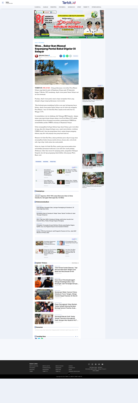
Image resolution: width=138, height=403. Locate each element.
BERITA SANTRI (46, 366)
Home (36, 42)
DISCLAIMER (96, 370)
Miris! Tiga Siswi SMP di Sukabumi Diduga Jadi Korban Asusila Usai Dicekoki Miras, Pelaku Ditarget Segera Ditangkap (55, 220)
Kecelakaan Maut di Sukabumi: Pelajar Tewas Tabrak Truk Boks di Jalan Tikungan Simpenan (56, 214)
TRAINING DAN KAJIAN (74, 371)
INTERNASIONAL (96, 7)
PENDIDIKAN (46, 369)
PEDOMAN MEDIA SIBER (91, 369)
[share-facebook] (61, 56)
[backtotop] (69, 374)
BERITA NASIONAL (33, 366)
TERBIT (31, 371)
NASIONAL (38, 7)
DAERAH (45, 7)
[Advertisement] (93, 61)
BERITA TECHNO (59, 366)
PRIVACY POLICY (102, 369)
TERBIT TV (86, 7)
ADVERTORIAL (59, 302)
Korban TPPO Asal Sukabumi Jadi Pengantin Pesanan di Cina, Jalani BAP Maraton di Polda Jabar (56, 231)
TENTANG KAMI (93, 367)
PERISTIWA (53, 7)
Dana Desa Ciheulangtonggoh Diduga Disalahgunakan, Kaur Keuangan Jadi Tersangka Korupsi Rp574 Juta (66, 282)
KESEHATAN (71, 7)
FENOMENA (62, 7)
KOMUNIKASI (72, 367)
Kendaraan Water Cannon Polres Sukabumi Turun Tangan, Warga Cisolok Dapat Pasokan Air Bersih (66, 294)
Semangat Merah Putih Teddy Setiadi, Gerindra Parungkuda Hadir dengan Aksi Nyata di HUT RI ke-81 (66, 318)
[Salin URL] (70, 56)
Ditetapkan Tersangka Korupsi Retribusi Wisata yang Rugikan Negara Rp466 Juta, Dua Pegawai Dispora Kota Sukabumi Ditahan (55, 225)
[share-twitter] (64, 56)
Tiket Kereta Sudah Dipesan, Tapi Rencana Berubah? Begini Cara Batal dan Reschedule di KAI (66, 269)
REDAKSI (100, 367)
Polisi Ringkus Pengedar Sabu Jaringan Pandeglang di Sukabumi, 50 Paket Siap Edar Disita (55, 208)
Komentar (75, 56)
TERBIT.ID (58, 371)
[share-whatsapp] (67, 56)
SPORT (79, 7)
